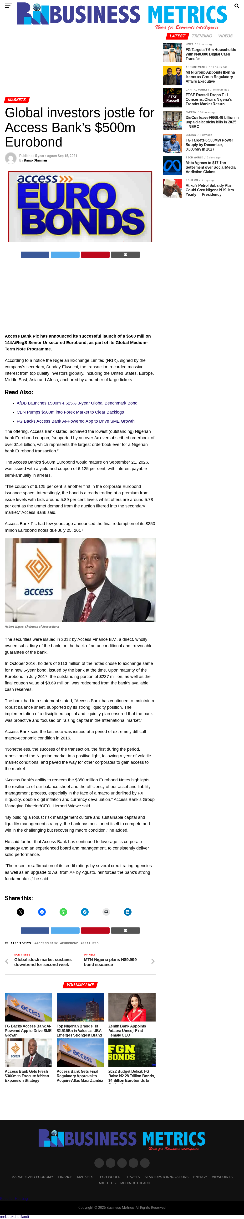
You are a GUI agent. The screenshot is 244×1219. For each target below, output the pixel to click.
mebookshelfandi (14, 1216)
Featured (91, 943)
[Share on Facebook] (35, 255)
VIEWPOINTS (222, 1177)
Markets (85, 1177)
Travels (132, 1177)
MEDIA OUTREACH (135, 1183)
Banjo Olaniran (35, 160)
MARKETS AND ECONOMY (32, 1177)
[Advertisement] (80, 59)
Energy (200, 1177)
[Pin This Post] (95, 255)
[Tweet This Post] (65, 255)
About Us (107, 1183)
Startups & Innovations (166, 1177)
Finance (65, 1177)
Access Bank (47, 943)
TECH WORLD (109, 1177)
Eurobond (70, 943)
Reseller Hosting (14, 1198)
